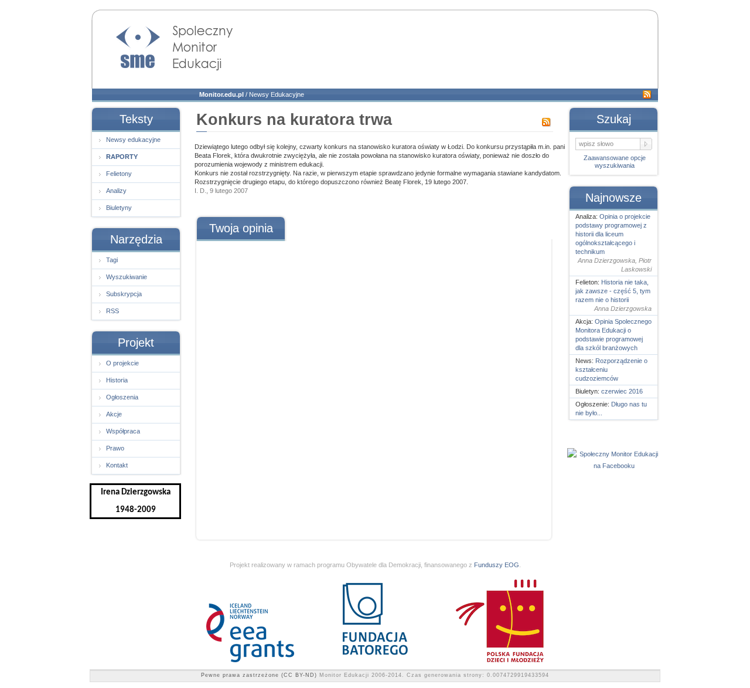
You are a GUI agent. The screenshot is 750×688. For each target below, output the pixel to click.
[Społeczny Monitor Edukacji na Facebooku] (614, 465)
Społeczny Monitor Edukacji (163, 44)
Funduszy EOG (496, 564)
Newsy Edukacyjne (276, 94)
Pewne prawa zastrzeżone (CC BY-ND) (259, 675)
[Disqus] (373, 386)
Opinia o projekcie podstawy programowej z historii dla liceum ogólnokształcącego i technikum (612, 234)
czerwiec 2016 (622, 391)
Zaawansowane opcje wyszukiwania (615, 161)
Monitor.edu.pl (221, 94)
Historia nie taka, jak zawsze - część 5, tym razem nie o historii (612, 291)
